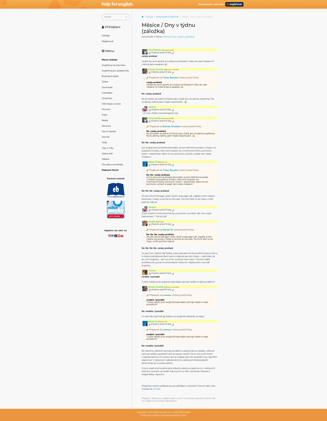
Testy (104, 142)
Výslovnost (107, 153)
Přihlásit (106, 36)
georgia (156, 221)
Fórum (149, 17)
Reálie (105, 120)
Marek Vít (157, 162)
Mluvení (106, 109)
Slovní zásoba (109, 131)
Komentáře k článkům (167, 17)
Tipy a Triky (107, 148)
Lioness (152, 271)
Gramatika (107, 93)
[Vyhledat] (126, 17)
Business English (110, 76)
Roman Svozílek (163, 69)
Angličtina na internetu (114, 65)
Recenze (106, 126)
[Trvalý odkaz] (173, 52)
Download (107, 87)
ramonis (152, 107)
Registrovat (108, 41)
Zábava (105, 159)
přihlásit (157, 389)
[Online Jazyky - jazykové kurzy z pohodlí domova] (116, 209)
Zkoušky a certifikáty (112, 164)
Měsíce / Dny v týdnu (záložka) (179, 37)
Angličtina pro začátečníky (115, 71)
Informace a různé (111, 104)
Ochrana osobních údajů (173, 415)
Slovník (105, 137)
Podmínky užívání (150, 415)
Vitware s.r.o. (165, 412)
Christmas (107, 98)
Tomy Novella (161, 50)
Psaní (104, 115)
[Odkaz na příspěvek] (147, 77)
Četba (105, 82)
